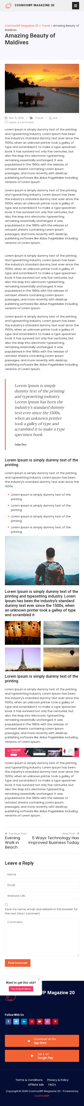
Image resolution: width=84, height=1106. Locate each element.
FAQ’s (52, 1085)
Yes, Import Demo (21, 988)
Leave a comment (21, 122)
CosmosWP (42, 1096)
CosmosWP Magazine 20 (34, 5)
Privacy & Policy (58, 1080)
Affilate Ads (36, 1085)
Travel (39, 118)
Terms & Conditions (29, 1080)
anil (55, 118)
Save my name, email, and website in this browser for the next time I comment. (41, 911)
